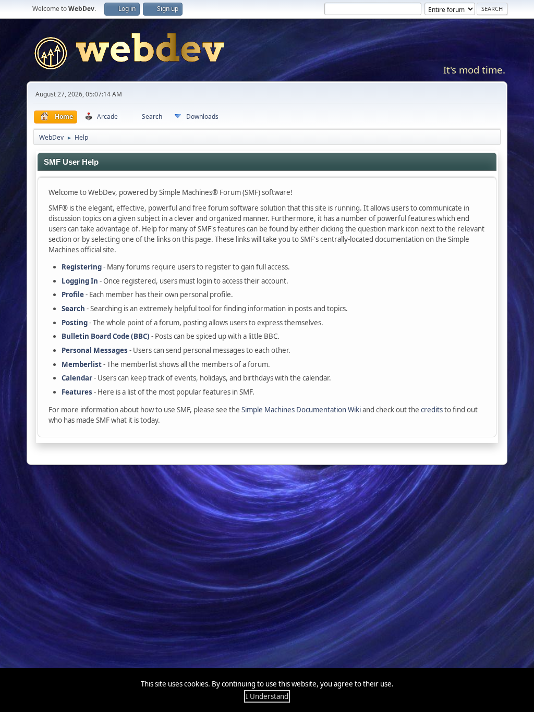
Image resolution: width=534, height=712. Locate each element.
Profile (73, 294)
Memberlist (82, 364)
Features (77, 392)
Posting (75, 322)
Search (73, 308)
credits (432, 409)
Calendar (77, 378)
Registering (82, 267)
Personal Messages (95, 350)
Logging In (80, 281)
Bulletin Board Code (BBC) (106, 336)
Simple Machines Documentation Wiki (301, 409)
